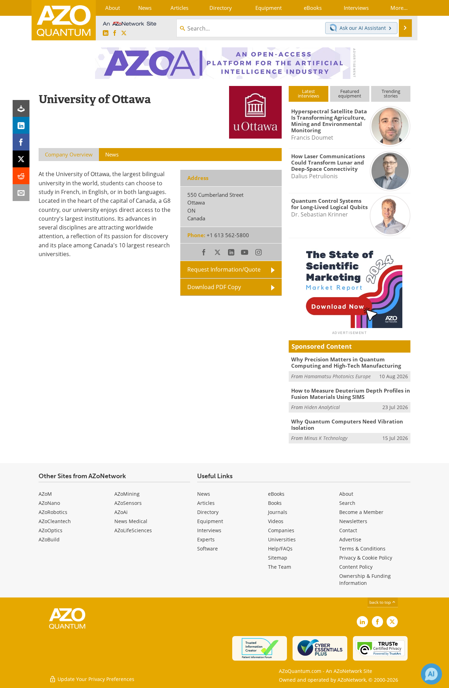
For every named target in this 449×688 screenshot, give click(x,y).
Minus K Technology (325, 438)
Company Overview (69, 154)
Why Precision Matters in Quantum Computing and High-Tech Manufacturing (346, 362)
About (346, 493)
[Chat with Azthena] (431, 673)
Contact (348, 530)
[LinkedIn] (21, 125)
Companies (281, 530)
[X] (21, 159)
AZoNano (49, 503)
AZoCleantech (55, 521)
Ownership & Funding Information (365, 579)
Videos (275, 521)
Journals (277, 512)
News (203, 493)
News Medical (130, 521)
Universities (282, 539)
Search (347, 503)
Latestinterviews (308, 93)
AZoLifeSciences (133, 530)
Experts (206, 539)
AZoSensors (128, 503)
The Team (279, 566)
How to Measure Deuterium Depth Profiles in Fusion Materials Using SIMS (350, 393)
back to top (380, 602)
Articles (206, 503)
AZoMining (127, 493)
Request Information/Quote (224, 269)
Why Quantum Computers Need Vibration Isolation (347, 424)
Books (275, 503)
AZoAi (121, 512)
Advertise (350, 539)
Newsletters (353, 521)
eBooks (276, 493)
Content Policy (356, 566)
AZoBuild (49, 539)
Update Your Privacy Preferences (95, 679)
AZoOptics (50, 530)
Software (207, 548)
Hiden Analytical (322, 407)
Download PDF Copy (214, 287)
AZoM (45, 493)
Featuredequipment (349, 93)
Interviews (209, 530)
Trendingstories (391, 93)
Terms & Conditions (362, 548)
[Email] (21, 192)
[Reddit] (21, 175)
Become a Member (361, 512)
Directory (208, 512)
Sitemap (277, 557)
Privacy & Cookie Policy (365, 557)
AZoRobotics (53, 512)
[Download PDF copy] (21, 108)
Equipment (210, 521)
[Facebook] (21, 142)
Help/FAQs (280, 548)
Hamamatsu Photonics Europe (337, 376)
